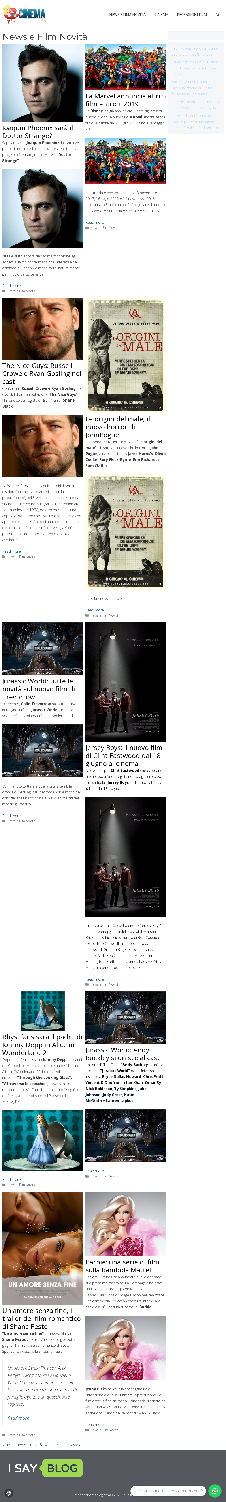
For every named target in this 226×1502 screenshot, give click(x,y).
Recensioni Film (192, 14)
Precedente (14, 1444)
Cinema (161, 14)
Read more (11, 285)
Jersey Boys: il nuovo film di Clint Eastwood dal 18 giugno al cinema (123, 755)
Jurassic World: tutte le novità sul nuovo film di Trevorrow (38, 688)
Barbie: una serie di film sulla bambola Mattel (122, 1265)
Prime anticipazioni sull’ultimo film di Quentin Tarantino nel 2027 (195, 67)
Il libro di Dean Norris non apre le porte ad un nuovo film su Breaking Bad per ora (195, 121)
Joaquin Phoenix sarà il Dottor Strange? (37, 131)
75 (59, 1444)
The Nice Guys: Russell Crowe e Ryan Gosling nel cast (41, 373)
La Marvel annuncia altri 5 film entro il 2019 (125, 99)
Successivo (75, 1444)
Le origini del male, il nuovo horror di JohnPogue (117, 426)
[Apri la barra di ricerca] (217, 14)
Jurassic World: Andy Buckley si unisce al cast (122, 1053)
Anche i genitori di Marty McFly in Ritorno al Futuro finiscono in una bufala (192, 87)
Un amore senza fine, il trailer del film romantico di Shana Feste (41, 1318)
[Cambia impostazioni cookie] (8, 1493)
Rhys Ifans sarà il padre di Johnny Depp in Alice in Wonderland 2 (42, 1044)
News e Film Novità (127, 14)
